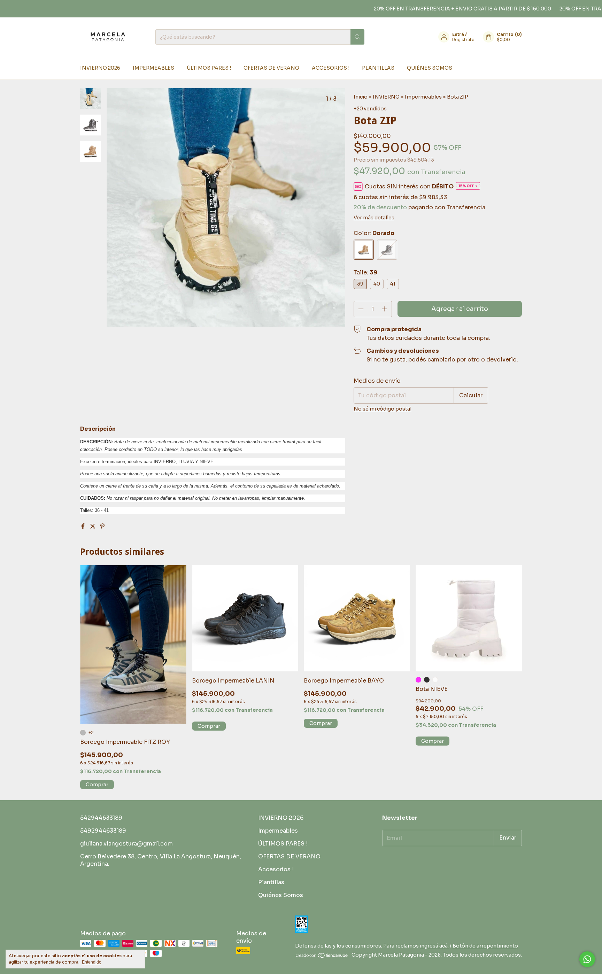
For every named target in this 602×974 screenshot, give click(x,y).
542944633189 (101, 817)
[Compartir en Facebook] (83, 526)
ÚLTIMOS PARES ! (209, 68)
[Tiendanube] (322, 957)
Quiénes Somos (429, 68)
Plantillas (378, 68)
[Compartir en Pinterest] (102, 526)
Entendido (91, 962)
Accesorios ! (330, 68)
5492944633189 (103, 830)
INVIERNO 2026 (100, 68)
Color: (374, 233)
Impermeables (153, 68)
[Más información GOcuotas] (468, 186)
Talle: (365, 272)
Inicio (361, 97)
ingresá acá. (434, 946)
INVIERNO (386, 97)
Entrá (458, 34)
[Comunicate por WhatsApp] (587, 959)
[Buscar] (357, 37)
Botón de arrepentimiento (485, 946)
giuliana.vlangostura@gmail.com (126, 843)
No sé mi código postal (382, 409)
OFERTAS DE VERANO (271, 68)
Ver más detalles (374, 218)
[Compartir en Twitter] (93, 526)
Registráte (463, 39)
